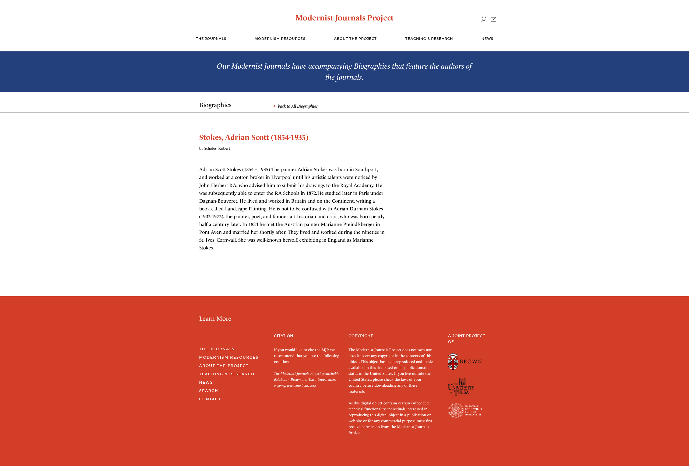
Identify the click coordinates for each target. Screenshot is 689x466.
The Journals (217, 349)
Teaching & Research (429, 38)
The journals (211, 38)
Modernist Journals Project (345, 17)
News (487, 38)
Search (208, 390)
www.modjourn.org (301, 385)
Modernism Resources (280, 38)
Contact (210, 399)
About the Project (355, 38)
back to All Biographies (297, 106)
